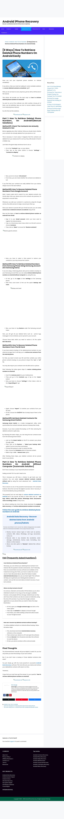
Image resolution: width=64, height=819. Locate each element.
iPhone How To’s (36, 29)
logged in (12, 741)
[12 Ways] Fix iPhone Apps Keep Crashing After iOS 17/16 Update (54, 110)
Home (2, 29)
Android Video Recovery (39, 759)
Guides (16, 29)
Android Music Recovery (39, 766)
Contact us (5, 760)
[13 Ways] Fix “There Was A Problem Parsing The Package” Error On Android (54, 94)
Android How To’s (26, 29)
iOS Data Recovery (7, 781)
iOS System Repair (7, 782)
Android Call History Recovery (41, 764)
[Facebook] (4, 695)
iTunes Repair (6, 786)
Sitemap (48, 799)
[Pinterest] (10, 695)
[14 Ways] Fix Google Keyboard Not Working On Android (54, 100)
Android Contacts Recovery (40, 755)
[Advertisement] (32, 8)
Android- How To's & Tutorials (17, 42)
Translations (4, 32)
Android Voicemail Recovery (40, 762)
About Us (4, 755)
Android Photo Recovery (39, 757)
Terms (4, 762)
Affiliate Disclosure (7, 759)
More (44, 29)
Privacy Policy (6, 757)
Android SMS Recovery (39, 760)
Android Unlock (6, 779)
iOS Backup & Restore (8, 784)
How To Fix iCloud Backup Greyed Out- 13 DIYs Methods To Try (54, 88)
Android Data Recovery (8, 775)
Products (9, 29)
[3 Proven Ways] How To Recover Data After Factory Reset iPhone (19, 705)
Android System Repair (8, 777)
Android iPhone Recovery (20, 21)
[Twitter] (7, 695)
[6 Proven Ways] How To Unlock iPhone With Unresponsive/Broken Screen (21, 707)
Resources (51, 29)
